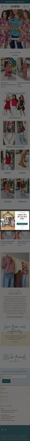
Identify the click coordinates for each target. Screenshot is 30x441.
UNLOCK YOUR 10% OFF (22, 223)
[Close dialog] (28, 212)
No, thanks (22, 228)
